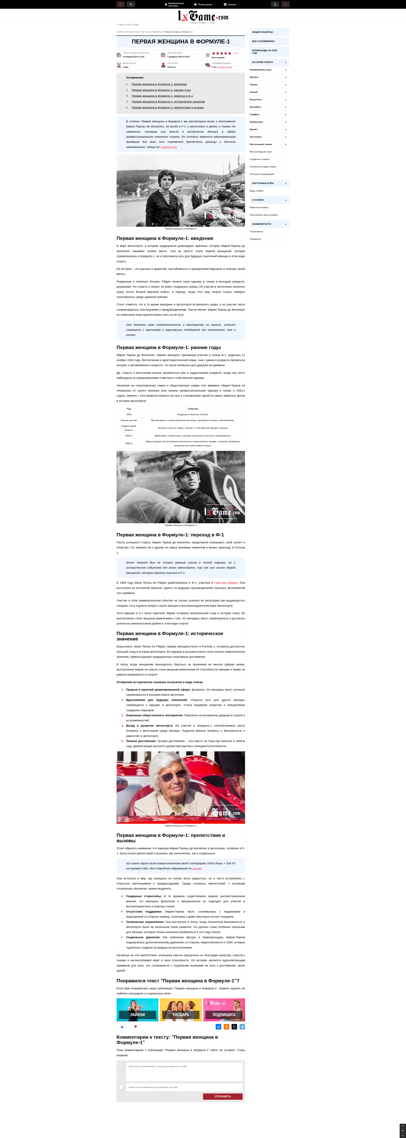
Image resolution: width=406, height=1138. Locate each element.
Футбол (254, 77)
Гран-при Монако (226, 582)
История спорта (132, 32)
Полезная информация (262, 174)
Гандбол (254, 114)
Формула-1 (158, 32)
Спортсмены (256, 231)
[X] (234, 1026)
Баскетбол (256, 99)
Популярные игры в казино (264, 215)
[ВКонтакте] (218, 1026)
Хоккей (254, 92)
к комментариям (225, 67)
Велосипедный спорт (261, 151)
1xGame (120, 32)
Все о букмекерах (263, 41)
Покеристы (255, 239)
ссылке (197, 868)
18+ (285, 4)
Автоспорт (146, 32)
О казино (258, 200)
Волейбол (255, 107)
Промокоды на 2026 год (264, 51)
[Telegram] (242, 1026)
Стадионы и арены (259, 159)
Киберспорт (256, 122)
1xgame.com (168, 147)
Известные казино (259, 207)
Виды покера (256, 190)
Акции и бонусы (262, 32)
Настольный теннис (261, 144)
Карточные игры (263, 183)
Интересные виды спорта (263, 166)
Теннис (254, 84)
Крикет (254, 129)
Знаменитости (261, 224)
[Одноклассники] (226, 1026)
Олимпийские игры (261, 69)
